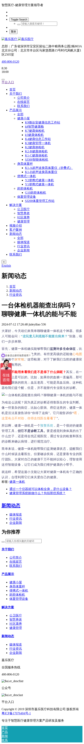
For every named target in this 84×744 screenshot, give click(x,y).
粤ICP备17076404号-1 (16, 713)
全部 (20, 114)
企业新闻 (15, 522)
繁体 (13, 31)
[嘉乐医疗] (42, 39)
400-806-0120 (10, 61)
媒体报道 (15, 514)
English (6, 265)
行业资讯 (15, 294)
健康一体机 (17, 481)
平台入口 (8, 82)
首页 (12, 89)
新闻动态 (15, 290)
